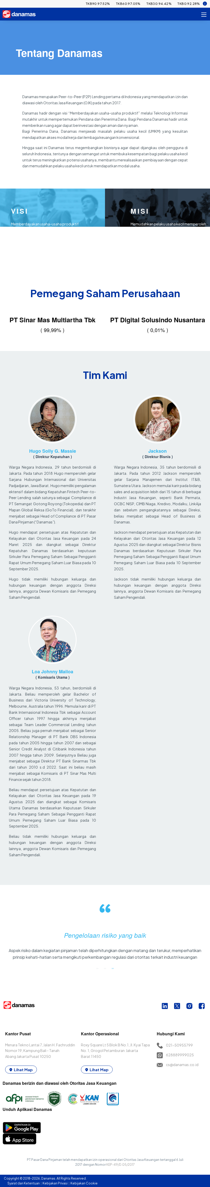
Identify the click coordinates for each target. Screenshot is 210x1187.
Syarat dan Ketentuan (23, 1183)
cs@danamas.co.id (182, 1064)
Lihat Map (23, 1069)
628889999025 (180, 1054)
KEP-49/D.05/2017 (120, 1165)
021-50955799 (179, 1045)
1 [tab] (97, 968)
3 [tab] (112, 968)
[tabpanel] (105, 934)
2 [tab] (105, 968)
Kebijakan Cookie (84, 1183)
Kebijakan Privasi (55, 1183)
